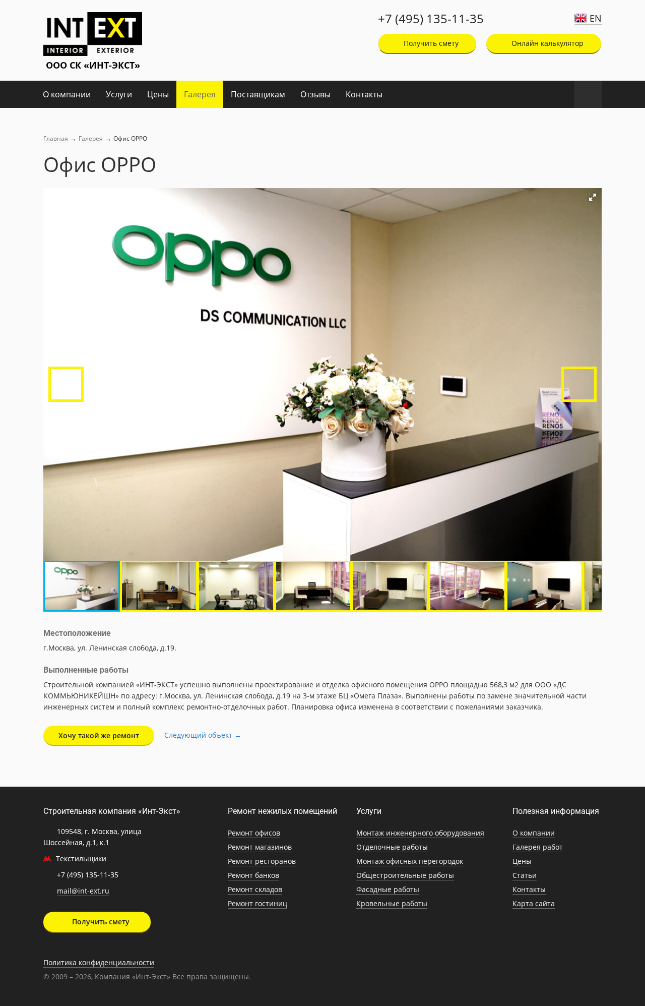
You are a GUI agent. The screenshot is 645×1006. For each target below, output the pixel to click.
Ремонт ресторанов (262, 861)
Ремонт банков (253, 875)
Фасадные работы (387, 889)
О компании (67, 94)
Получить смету (430, 43)
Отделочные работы (392, 847)
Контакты (364, 94)
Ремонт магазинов (260, 847)
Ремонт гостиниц (257, 903)
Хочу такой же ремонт (98, 735)
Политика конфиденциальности (98, 962)
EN (596, 18)
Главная (55, 138)
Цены (158, 94)
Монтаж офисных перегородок (409, 861)
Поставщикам (258, 94)
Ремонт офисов (254, 833)
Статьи (524, 875)
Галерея (200, 94)
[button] (593, 197)
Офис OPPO (130, 138)
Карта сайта (533, 903)
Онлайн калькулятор (546, 43)
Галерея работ (537, 847)
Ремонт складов (255, 889)
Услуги (119, 94)
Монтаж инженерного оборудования (420, 833)
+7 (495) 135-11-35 (431, 18)
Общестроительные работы (405, 875)
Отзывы (315, 94)
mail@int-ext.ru (83, 891)
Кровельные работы (391, 903)
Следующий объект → (202, 735)
